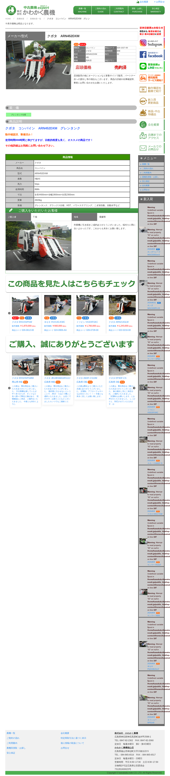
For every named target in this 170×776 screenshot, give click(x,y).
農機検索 (20, 19)
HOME (8, 19)
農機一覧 (146, 164)
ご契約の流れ (147, 168)
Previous (9, 73)
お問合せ (160, 2)
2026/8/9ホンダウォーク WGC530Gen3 (154, 252)
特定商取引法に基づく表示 (73, 738)
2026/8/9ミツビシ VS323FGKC (153, 410)
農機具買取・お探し (150, 177)
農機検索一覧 (35, 19)
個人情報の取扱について (72, 743)
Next (67, 73)
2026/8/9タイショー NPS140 (153, 720)
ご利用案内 (146, 173)
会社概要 (143, 2)
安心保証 (146, 181)
